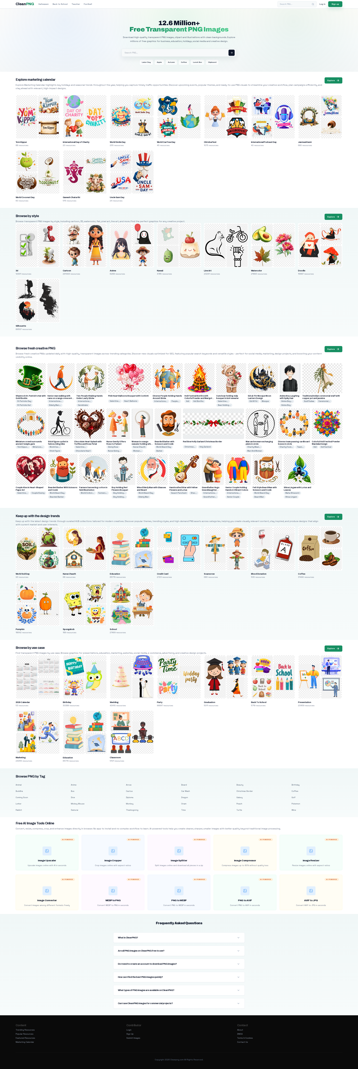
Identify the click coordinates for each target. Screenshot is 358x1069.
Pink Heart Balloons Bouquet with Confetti (128, 396)
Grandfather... (209, 497)
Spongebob (69, 629)
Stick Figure (55, 451)
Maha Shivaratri (292, 493)
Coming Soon (22, 797)
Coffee (184, 62)
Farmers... (102, 493)
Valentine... (115, 401)
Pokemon (296, 803)
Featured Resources (25, 1038)
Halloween (43, 4)
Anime (113, 271)
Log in (322, 4)
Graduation (209, 702)
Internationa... (55, 401)
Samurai (74, 810)
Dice (73, 797)
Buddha (19, 791)
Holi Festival (326, 447)
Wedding (114, 702)
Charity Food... (286, 447)
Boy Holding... (119, 493)
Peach (239, 803)
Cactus (129, 791)
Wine (294, 810)
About (240, 1030)
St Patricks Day (24, 401)
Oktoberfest (210, 142)
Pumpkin (20, 629)
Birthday (67, 702)
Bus (72, 791)
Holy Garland (205, 447)
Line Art (207, 271)
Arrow (128, 785)
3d (17, 271)
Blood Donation (258, 574)
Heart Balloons (130, 401)
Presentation (304, 702)
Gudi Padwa (309, 401)
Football (88, 4)
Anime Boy (286, 405)
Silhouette (21, 326)
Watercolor (256, 271)
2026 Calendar (23, 702)
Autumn (171, 62)
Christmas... (190, 447)
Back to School (60, 4)
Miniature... (38, 447)
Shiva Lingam (291, 497)
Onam (183, 803)
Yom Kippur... (23, 447)
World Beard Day (163, 447)
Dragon (184, 797)
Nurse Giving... (114, 451)
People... (175, 401)
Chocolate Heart (83, 451)
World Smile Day (117, 142)
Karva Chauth (139, 447)
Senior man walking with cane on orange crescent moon (59, 398)
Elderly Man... (55, 405)
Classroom (115, 757)
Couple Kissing (38, 493)
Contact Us (242, 1042)
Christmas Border (244, 791)
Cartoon (67, 271)
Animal (19, 785)
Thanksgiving (132, 810)
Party (159, 702)
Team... (300, 447)
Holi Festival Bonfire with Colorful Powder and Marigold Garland (198, 398)
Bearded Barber (57, 497)
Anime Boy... (286, 401)
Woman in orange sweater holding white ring (142, 444)
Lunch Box (197, 62)
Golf (293, 797)
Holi (187, 401)
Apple (159, 62)
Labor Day (146, 62)
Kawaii (160, 271)
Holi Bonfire (198, 401)
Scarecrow (209, 574)
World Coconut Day (25, 197)
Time (183, 810)
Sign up (335, 4)
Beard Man (259, 497)
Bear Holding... (224, 405)
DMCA (240, 1034)
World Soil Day (23, 574)
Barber (159, 451)
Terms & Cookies (245, 1038)
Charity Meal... (253, 447)
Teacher (76, 4)
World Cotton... (87, 493)
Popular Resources (24, 1034)
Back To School (258, 702)
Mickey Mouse (77, 803)
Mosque (265, 401)
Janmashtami (304, 142)
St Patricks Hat (24, 405)
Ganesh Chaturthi (71, 197)
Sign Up (130, 1034)
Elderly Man (144, 497)
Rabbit (19, 810)
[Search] (313, 4)
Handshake (83, 405)
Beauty (239, 785)
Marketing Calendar (25, 1042)
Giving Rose (113, 447)
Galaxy (239, 797)
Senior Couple (233, 497)
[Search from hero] (232, 53)
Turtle (239, 810)
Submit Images (133, 1038)
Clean (25, 4)
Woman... (137, 451)
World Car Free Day (166, 142)
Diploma (129, 797)
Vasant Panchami (179, 493)
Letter (18, 803)
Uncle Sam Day (117, 197)
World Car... (55, 447)
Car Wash (185, 791)
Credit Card (162, 574)
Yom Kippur (21, 142)
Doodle (301, 271)
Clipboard (212, 62)
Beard (184, 785)
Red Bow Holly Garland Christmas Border (202, 442)
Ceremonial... (324, 401)
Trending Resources (25, 1030)
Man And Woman (254, 451)
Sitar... (194, 493)
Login (128, 1030)
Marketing (20, 757)
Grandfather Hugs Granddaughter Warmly (210, 489)
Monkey (129, 803)
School (113, 629)
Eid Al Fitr (254, 401)
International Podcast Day (263, 142)
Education (115, 574)
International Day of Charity (76, 142)
